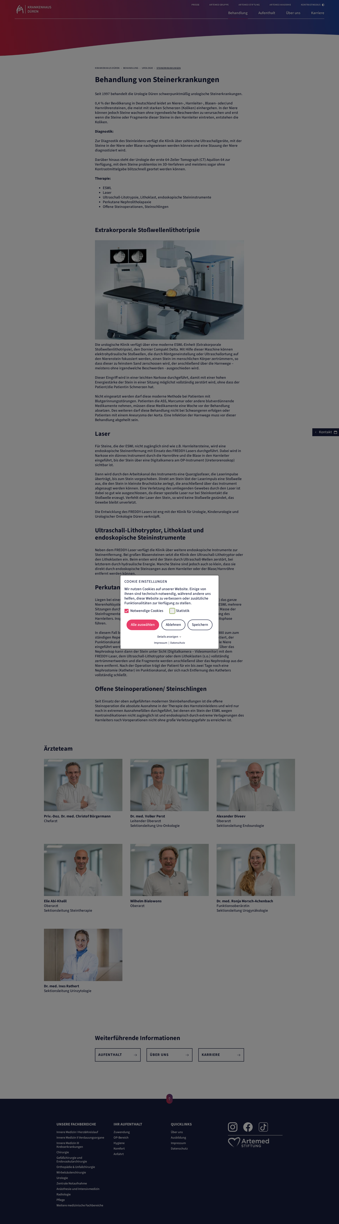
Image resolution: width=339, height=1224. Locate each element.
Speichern (200, 624)
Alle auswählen (143, 624)
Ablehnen (173, 624)
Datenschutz (177, 643)
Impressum (160, 643)
